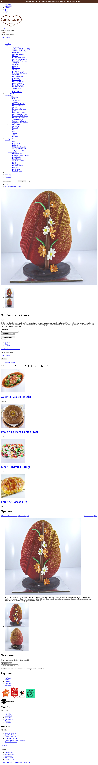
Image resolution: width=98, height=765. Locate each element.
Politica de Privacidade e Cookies (15, 740)
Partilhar (7, 342)
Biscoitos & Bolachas (18, 104)
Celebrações (13, 62)
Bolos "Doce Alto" (18, 85)
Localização (8, 176)
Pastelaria (9, 138)
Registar (7, 37)
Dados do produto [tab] (10, 362)
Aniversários (13, 47)
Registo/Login (9, 752)
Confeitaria (9, 93)
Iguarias (12, 111)
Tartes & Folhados (17, 88)
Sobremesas (13, 78)
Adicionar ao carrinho (8, 333)
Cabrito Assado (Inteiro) (17, 396)
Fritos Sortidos (16, 157)
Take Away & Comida (19, 121)
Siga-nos (6, 673)
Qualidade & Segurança (12, 735)
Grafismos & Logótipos (19, 59)
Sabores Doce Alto (10, 736)
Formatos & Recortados (19, 61)
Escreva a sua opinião (90, 516)
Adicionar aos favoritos (10, 349)
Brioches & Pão (17, 153)
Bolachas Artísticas (18, 105)
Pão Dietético (16, 167)
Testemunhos (9, 717)
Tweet (6, 344)
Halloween (15, 136)
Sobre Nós (8, 174)
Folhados (15, 145)
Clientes (4, 746)
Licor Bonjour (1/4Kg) (15, 467)
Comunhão (15, 69)
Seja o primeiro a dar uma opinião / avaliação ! (15, 516)
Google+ (7, 345)
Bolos (8, 44)
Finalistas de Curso (18, 71)
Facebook (8, 678)
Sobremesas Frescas (18, 150)
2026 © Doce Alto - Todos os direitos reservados (15, 762)
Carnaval (15, 128)
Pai (13, 129)
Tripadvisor (8, 6)
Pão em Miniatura (17, 165)
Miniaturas (13, 97)
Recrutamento (9, 719)
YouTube (7, 7)
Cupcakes (15, 107)
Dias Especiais (14, 124)
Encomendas (8, 756)
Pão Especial (16, 169)
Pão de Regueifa (17, 171)
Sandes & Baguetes (18, 160)
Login (2, 37)
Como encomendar (10, 733)
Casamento (15, 74)
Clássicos (15, 56)
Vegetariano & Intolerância (20, 123)
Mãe (13, 131)
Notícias (7, 721)
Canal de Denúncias (11, 742)
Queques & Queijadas (19, 147)
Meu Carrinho (9, 757)
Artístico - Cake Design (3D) (21, 49)
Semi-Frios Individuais (19, 148)
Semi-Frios (15, 90)
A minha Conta (9, 754)
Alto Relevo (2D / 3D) (19, 50)
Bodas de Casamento (18, 76)
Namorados (15, 126)
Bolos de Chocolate (18, 87)
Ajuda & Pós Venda (11, 738)
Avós (13, 135)
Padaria (12, 162)
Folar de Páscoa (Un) (14, 502)
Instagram (8, 4)
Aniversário (15, 64)
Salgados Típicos (17, 119)
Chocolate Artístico (18, 54)
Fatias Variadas (16, 159)
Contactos (8, 177)
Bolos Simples (16, 80)
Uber (6, 11)
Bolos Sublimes (17, 83)
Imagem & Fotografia (18, 57)
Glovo (6, 9)
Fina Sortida (16, 143)
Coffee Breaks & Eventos (20, 114)
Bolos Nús (15, 52)
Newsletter (8, 655)
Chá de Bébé (16, 68)
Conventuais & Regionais (20, 116)
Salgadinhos (16, 100)
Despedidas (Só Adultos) (19, 73)
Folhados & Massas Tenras (20, 155)
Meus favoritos (9, 759)
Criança (14, 133)
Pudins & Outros (17, 92)
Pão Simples (16, 164)
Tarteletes (15, 102)
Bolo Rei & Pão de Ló (19, 112)
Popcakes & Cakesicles (19, 109)
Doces (14, 99)
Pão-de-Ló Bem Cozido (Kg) (19, 431)
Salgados (12, 152)
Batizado (15, 66)
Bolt (6, 12)
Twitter (7, 680)
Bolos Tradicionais (18, 81)
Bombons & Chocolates (19, 117)
